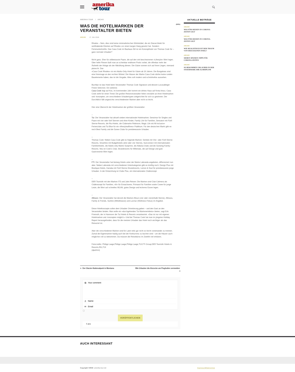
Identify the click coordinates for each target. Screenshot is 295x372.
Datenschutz (210, 368)
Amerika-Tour (86, 19)
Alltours (95, 198)
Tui (93, 118)
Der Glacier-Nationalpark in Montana (98, 268)
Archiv (101, 19)
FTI (93, 162)
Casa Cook (96, 91)
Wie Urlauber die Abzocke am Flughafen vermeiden (157, 268)
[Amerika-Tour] (102, 7)
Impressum (201, 368)
